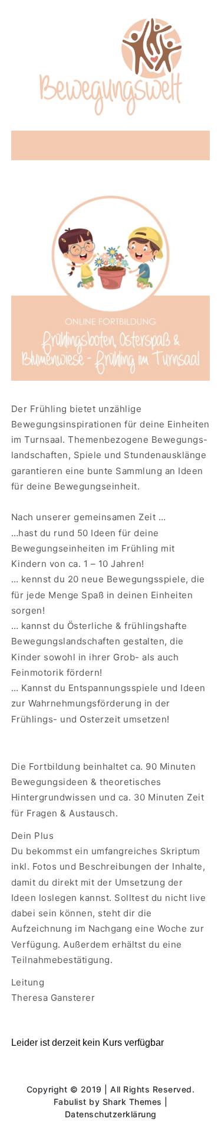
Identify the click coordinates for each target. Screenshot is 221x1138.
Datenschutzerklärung (111, 1114)
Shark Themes (134, 1102)
